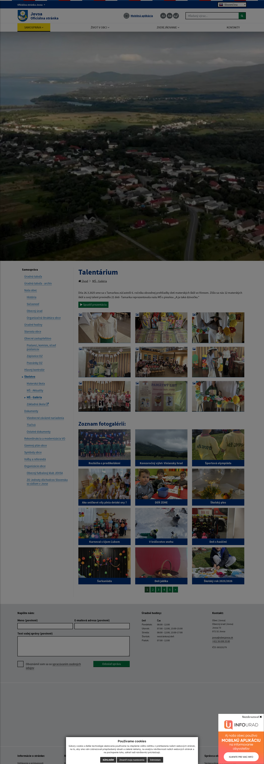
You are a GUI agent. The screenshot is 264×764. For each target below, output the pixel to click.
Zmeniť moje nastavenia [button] (131, 759)
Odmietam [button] (155, 759)
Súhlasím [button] (108, 759)
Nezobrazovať (251, 717)
